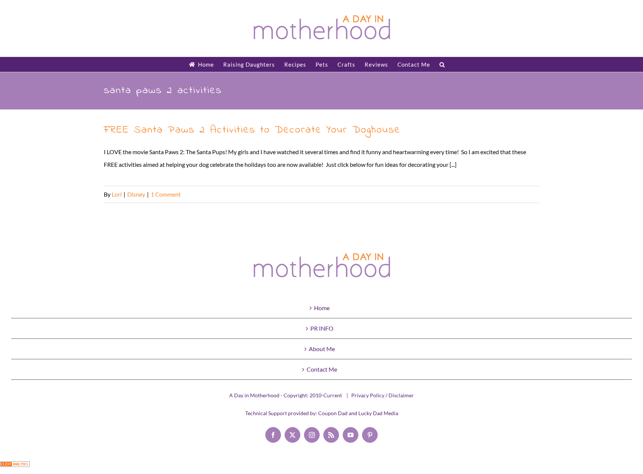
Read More (525, 194)
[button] (442, 64)
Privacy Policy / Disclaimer (382, 395)
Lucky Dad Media (378, 413)
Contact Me (322, 369)
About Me (322, 348)
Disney (136, 194)
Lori (117, 194)
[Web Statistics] (15, 467)
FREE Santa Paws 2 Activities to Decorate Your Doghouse (252, 130)
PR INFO (321, 328)
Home (322, 307)
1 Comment (166, 194)
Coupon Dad (333, 413)
